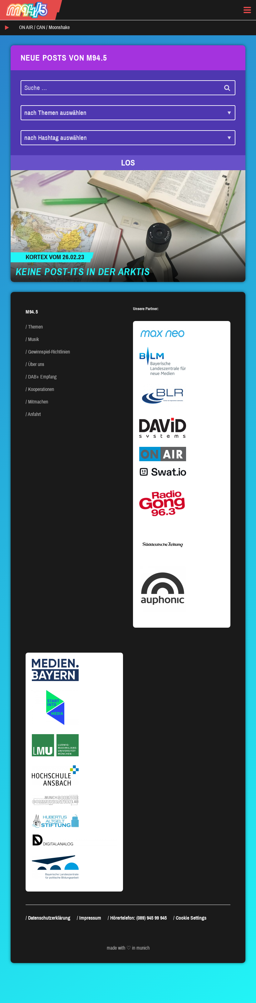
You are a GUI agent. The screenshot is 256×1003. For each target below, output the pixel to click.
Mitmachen (38, 401)
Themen (35, 326)
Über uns (36, 364)
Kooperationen (41, 389)
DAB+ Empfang (42, 376)
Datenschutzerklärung (49, 918)
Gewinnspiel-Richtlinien (49, 351)
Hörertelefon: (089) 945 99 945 (138, 918)
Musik (33, 339)
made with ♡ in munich (128, 948)
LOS (128, 162)
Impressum (90, 918)
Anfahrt (34, 414)
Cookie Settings (191, 918)
